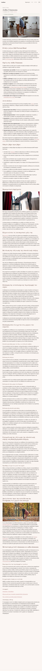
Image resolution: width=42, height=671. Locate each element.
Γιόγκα (7, 7)
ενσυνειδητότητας (7, 561)
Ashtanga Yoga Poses (7, 524)
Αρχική (4, 7)
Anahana (3, 2)
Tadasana (13, 151)
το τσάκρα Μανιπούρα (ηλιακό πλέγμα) (18, 87)
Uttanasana (5, 235)
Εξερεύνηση (27, 2)
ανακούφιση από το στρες (9, 97)
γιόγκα (32, 103)
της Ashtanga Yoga (9, 59)
